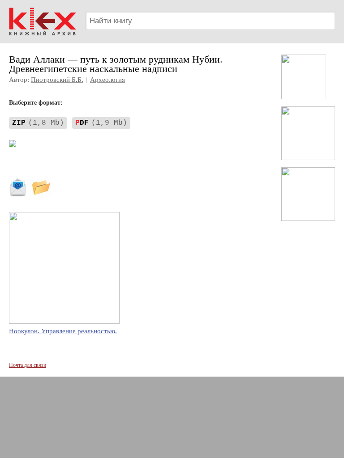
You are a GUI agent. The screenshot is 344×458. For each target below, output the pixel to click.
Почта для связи (27, 365)
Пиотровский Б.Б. (57, 79)
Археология (107, 79)
